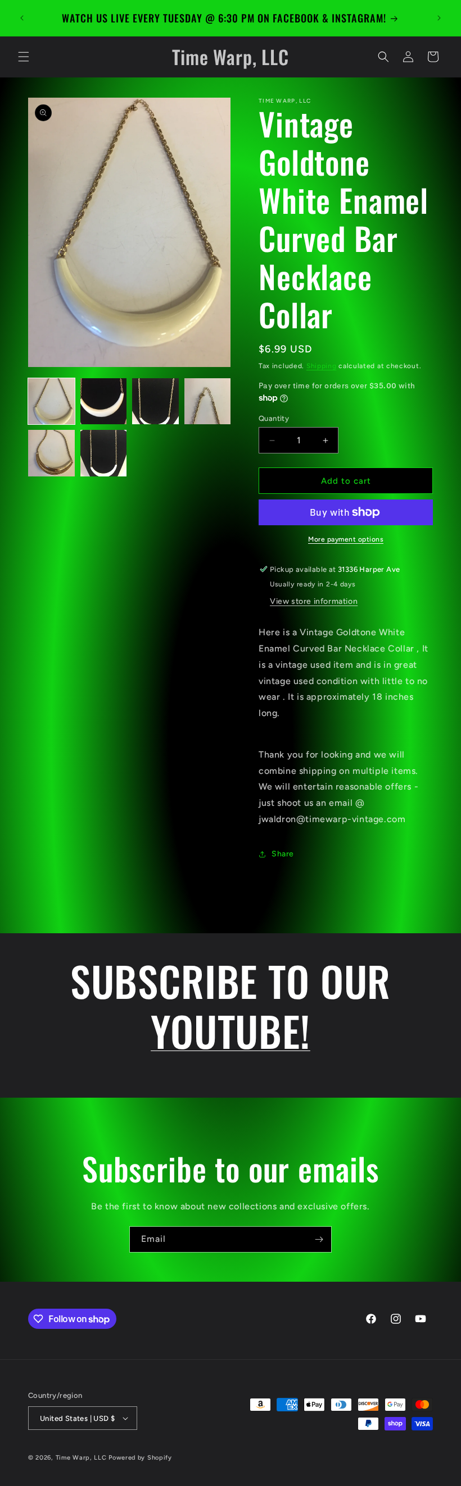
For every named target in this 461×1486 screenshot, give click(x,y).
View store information (314, 601)
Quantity (274, 418)
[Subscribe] (318, 1239)
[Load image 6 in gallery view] (103, 453)
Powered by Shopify (140, 1457)
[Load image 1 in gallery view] (51, 401)
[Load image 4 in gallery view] (207, 401)
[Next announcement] (439, 18)
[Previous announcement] (22, 18)
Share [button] (283, 854)
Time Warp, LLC (81, 1457)
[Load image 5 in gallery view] (51, 453)
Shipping (321, 366)
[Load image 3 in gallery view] (155, 401)
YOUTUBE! (230, 1030)
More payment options (345, 539)
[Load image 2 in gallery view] (103, 401)
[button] (23, 56)
